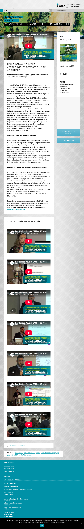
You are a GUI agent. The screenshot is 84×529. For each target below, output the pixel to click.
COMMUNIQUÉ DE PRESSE (68, 132)
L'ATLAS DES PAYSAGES (68, 140)
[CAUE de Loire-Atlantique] (69, 7)
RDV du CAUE (20, 455)
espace (38, 453)
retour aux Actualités (17, 446)
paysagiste (11, 455)
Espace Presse (8, 494)
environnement (29, 453)
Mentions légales (9, 476)
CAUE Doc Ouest (9, 492)
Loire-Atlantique (47, 453)
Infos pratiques (9, 471)
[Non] (81, 523)
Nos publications (9, 468)
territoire (28, 455)
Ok (42, 525)
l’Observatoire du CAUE (11, 487)
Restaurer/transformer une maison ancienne (18, 489)
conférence (19, 453)
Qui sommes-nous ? (9, 466)
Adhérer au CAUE (9, 474)
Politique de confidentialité (12, 479)
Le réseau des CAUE (60, 11)
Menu (5, 11)
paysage (56, 453)
